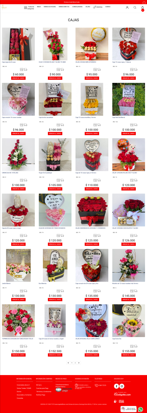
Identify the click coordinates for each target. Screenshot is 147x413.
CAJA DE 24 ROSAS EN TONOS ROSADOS (52, 228)
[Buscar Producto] (135, 7)
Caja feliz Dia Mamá (118, 117)
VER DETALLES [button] (18, 44)
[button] (144, 3)
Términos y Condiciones (43, 391)
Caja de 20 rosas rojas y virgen (11, 228)
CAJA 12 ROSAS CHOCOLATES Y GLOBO (125, 228)
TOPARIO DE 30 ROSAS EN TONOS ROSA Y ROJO (17, 339)
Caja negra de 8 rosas (9, 62)
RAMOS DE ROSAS (50, 7)
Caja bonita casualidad (46, 117)
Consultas (20, 398)
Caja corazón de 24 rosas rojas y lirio (87, 283)
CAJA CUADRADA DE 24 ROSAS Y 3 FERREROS (90, 228)
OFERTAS (99, 7)
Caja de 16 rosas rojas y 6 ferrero (86, 173)
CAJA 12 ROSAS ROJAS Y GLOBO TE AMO (52, 62)
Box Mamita (42, 283)
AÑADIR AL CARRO (18, 78)
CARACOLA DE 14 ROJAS (10, 173)
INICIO (39, 7)
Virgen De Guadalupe (45, 173)
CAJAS (88, 7)
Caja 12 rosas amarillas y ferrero (86, 117)
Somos (19, 391)
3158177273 (102, 385)
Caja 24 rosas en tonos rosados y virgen (51, 339)
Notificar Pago (40, 395)
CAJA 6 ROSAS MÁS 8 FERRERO (86, 62)
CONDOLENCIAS (77, 7)
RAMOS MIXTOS (64, 7)
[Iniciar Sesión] (127, 7)
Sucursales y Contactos (24, 395)
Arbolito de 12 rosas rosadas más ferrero (125, 283)
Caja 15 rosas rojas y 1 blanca (121, 62)
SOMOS (107, 7)
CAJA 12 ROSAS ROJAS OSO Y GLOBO (124, 173)
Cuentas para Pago (42, 388)
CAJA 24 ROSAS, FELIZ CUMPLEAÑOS (88, 339)
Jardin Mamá (6, 283)
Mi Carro (39, 385)
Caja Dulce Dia (116, 339)
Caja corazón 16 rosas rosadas (11, 117)
